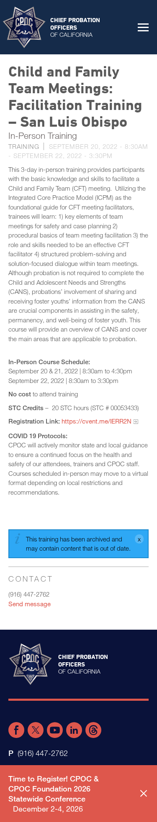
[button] (143, 27)
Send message (29, 604)
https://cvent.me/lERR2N (96, 421)
